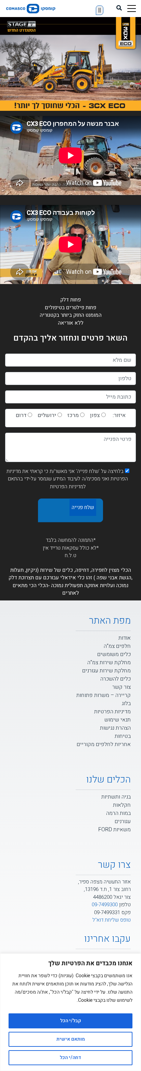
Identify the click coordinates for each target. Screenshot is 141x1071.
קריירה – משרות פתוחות (103, 695)
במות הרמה (118, 813)
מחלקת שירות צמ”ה (109, 662)
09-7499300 (105, 904)
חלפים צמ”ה (117, 646)
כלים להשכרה (115, 679)
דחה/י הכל (70, 1057)
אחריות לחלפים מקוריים (104, 744)
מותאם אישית (70, 1039)
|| (99, 10)
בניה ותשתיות (116, 797)
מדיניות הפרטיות (112, 712)
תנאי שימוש (117, 720)
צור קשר (121, 687)
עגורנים (123, 821)
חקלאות (122, 805)
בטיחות (123, 736)
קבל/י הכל (70, 1020)
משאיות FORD (114, 829)
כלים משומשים (114, 654)
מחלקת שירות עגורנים (106, 671)
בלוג (126, 703)
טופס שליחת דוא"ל (111, 920)
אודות (124, 638)
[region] (70, 1012)
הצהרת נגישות (115, 728)
